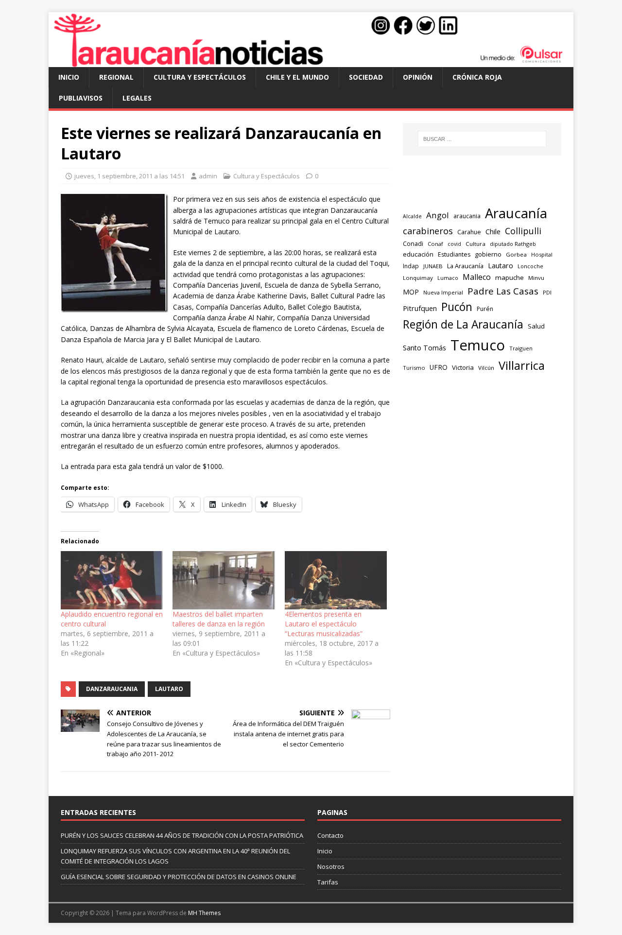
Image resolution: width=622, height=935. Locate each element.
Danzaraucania (112, 689)
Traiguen (521, 348)
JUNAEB (433, 266)
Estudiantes (454, 254)
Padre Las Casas (502, 291)
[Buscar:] (482, 139)
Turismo (414, 367)
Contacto (330, 835)
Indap (411, 266)
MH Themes (204, 913)
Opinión (417, 77)
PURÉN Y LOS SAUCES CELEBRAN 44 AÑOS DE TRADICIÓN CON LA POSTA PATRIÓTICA (182, 835)
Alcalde (412, 216)
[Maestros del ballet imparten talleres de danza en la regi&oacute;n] (224, 580)
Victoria (463, 367)
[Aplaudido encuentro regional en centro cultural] (112, 580)
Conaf (435, 243)
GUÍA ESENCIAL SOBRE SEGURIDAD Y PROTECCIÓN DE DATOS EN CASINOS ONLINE (178, 876)
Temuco (477, 345)
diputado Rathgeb (513, 243)
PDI (547, 292)
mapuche (509, 277)
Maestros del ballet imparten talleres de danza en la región (219, 618)
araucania (467, 216)
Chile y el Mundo (297, 77)
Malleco (477, 277)
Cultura (475, 243)
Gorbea (516, 254)
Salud (536, 326)
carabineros (428, 231)
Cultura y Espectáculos (200, 77)
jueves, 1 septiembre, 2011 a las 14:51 (129, 176)
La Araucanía (465, 265)
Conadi (413, 243)
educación (418, 254)
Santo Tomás (424, 347)
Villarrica (522, 365)
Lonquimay (418, 277)
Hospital (542, 254)
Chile (493, 231)
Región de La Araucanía (463, 324)
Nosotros (331, 866)
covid (454, 244)
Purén (485, 309)
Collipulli (523, 231)
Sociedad (366, 77)
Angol (437, 215)
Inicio (68, 77)
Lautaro (169, 689)
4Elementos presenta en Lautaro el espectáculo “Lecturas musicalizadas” (324, 623)
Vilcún (486, 367)
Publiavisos (81, 98)
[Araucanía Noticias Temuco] (311, 61)
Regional (116, 77)
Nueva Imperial (443, 292)
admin (208, 176)
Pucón (456, 306)
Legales (137, 98)
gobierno (488, 254)
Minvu (536, 277)
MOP (411, 291)
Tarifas (327, 882)
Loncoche (530, 266)
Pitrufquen (420, 308)
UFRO (439, 367)
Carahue (469, 232)
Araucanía (516, 213)
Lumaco (447, 277)
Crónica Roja (477, 77)
